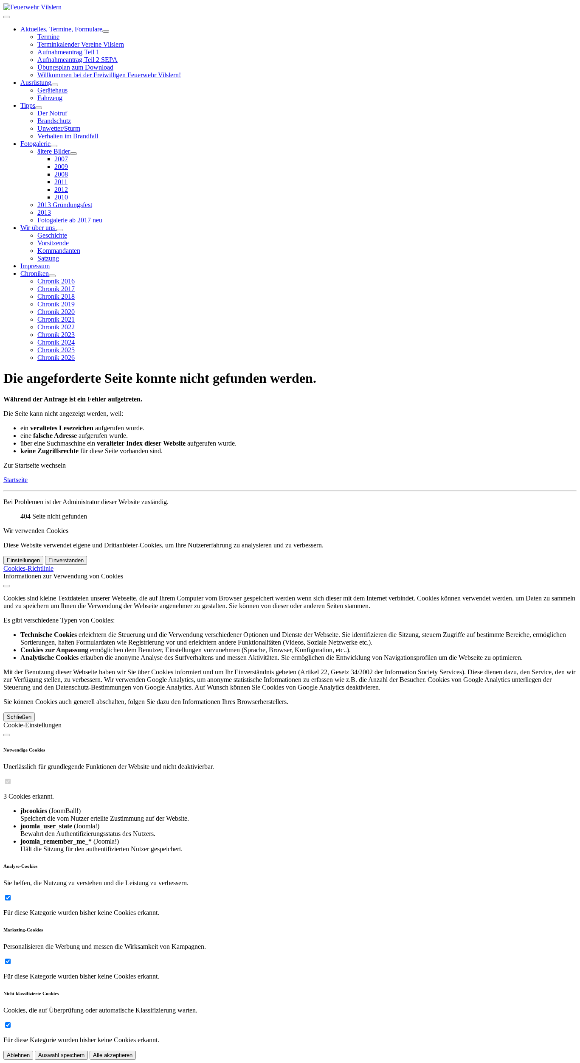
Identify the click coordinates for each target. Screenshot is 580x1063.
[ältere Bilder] (73, 153)
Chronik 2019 (56, 304)
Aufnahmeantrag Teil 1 (68, 52)
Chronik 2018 (56, 296)
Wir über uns (38, 227)
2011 (61, 181)
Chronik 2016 (56, 281)
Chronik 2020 (56, 311)
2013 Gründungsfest (64, 204)
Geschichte (52, 235)
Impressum (35, 265)
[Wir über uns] (59, 230)
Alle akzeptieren (112, 1055)
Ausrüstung (35, 82)
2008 (61, 174)
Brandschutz (54, 120)
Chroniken (34, 273)
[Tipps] (38, 108)
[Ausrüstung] (54, 85)
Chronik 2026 (56, 357)
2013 (44, 212)
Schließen (19, 717)
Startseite (15, 479)
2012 (61, 189)
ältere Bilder (53, 151)
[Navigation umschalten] (6, 17)
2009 (61, 166)
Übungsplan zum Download (75, 67)
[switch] (8, 781)
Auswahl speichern (61, 1055)
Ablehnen (18, 1055)
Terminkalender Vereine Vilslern (80, 44)
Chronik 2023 (56, 334)
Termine (48, 36)
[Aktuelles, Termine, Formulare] (105, 31)
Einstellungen (23, 560)
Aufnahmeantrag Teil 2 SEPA (77, 59)
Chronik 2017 (56, 288)
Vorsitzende (53, 243)
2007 (61, 159)
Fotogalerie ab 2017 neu (69, 220)
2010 (61, 197)
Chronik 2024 (56, 342)
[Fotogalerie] (54, 146)
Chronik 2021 (56, 319)
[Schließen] (6, 586)
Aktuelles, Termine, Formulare (61, 29)
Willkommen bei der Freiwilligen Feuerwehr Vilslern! (109, 75)
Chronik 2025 (56, 349)
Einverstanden (66, 560)
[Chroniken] (52, 276)
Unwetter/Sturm (58, 128)
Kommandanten (58, 250)
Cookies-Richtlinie (28, 568)
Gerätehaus (52, 90)
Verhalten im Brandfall (67, 136)
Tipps (27, 105)
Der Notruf (52, 113)
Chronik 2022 (56, 327)
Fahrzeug (49, 97)
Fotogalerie (35, 143)
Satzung (48, 258)
